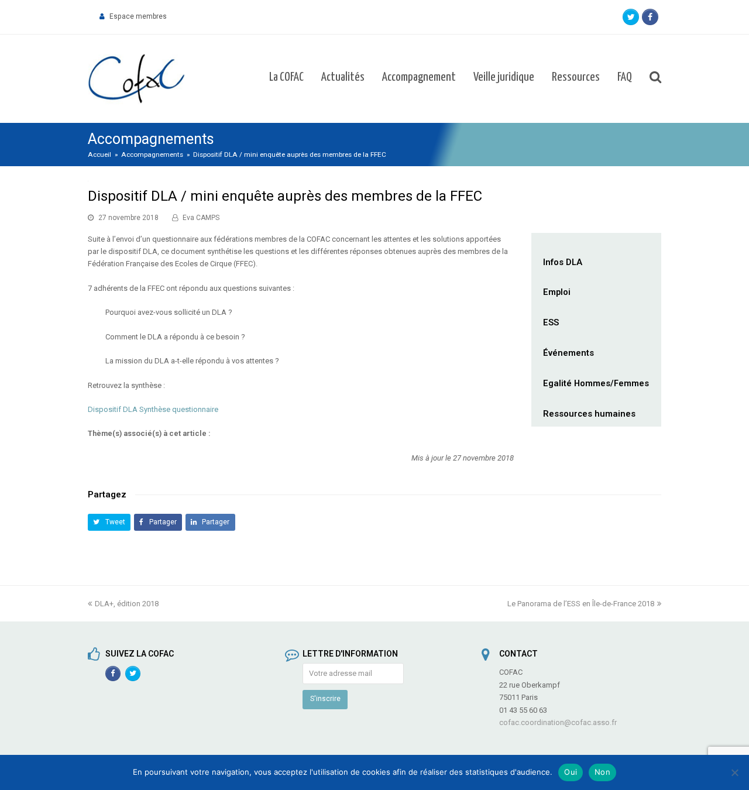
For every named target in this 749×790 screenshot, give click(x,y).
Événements (568, 353)
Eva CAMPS (201, 218)
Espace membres (138, 16)
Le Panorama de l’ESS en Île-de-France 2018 (580, 603)
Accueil (99, 154)
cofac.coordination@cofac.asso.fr (558, 722)
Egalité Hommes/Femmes (596, 383)
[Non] (734, 772)
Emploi (557, 292)
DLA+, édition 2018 (127, 603)
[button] (109, 522)
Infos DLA (562, 262)
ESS (551, 322)
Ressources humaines (589, 413)
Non (602, 772)
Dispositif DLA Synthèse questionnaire (153, 409)
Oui (570, 772)
